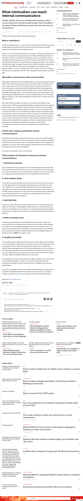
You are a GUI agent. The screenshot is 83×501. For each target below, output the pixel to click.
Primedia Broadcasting (62, 355)
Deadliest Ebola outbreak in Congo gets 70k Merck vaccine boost (51, 451)
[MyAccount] (79, 3)
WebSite (21, 299)
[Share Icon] (79, 373)
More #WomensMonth (62, 32)
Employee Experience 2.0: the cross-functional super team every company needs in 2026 (23, 311)
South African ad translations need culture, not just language (14, 335)
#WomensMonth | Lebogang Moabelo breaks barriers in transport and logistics (51, 476)
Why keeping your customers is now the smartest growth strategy (71, 53)
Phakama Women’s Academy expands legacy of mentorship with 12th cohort (51, 440)
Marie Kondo (17, 279)
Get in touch (19, 274)
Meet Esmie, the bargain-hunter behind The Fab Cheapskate (71, 19)
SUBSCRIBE (74, 498)
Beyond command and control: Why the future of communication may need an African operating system (27, 305)
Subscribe (78, 41)
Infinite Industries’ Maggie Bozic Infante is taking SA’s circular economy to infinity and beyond (71, 15)
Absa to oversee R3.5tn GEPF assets (38, 393)
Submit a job (65, 120)
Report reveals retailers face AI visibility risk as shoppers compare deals (51, 370)
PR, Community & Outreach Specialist (66, 117)
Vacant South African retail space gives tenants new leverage (66, 328)
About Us (10, 299)
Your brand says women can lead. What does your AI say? (17, 304)
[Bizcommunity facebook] (67, 45)
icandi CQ (8, 31)
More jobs (59, 120)
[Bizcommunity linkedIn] (63, 45)
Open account (72, 120)
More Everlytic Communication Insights (66, 73)
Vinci (10, 279)
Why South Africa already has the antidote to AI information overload (19, 308)
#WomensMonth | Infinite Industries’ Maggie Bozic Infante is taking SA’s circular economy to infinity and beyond (41, 329)
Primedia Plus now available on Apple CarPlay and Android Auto (68, 351)
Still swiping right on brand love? (11, 310)
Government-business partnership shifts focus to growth (47, 487)
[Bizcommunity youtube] (75, 45)
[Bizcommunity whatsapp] (79, 45)
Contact (16, 299)
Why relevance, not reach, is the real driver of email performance (71, 64)
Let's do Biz (79, 500)
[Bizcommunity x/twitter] (59, 45)
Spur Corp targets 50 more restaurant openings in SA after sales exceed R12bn (50, 404)
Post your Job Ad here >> (69, 86)
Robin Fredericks (26, 479)
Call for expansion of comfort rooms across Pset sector (40, 351)
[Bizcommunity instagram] (71, 45)
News (5, 299)
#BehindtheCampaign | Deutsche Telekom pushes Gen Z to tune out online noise (14, 352)
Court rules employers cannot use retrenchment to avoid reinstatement (47, 416)
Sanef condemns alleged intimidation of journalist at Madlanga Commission (49, 382)
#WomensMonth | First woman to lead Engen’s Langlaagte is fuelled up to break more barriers (49, 428)
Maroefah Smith (26, 432)
